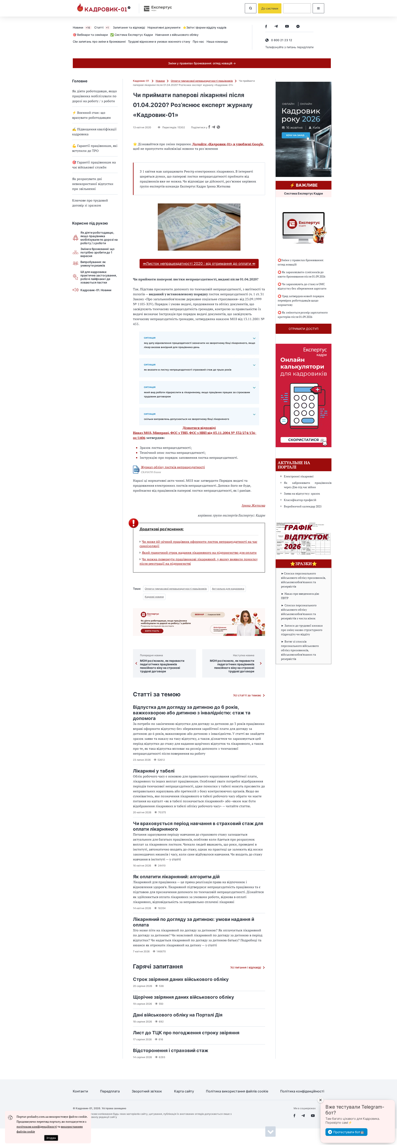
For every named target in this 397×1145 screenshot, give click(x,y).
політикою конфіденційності (37, 1126)
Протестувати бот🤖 (348, 1132)
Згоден (51, 1138)
